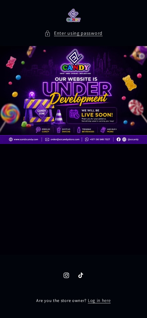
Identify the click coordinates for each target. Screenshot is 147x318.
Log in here (99, 300)
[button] (73, 33)
